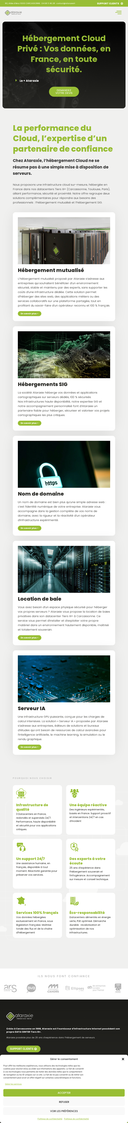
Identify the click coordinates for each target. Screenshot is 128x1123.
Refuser (64, 1102)
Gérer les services (13, 1084)
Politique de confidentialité (50, 1119)
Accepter (64, 1093)
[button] (123, 1059)
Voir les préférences (64, 1111)
